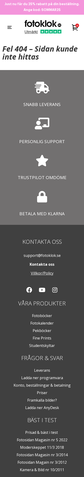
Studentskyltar (42, 345)
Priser (42, 392)
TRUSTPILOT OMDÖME (42, 177)
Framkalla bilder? (42, 400)
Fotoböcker (42, 315)
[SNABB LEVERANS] (42, 87)
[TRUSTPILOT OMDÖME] (42, 160)
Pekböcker (42, 330)
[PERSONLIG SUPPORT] (42, 123)
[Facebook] (29, 290)
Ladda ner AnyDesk (42, 407)
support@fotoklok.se (42, 255)
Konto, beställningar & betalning (42, 385)
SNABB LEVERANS (42, 104)
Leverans (42, 370)
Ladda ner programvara (42, 377)
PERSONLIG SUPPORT (42, 141)
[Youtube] (42, 290)
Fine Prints (42, 338)
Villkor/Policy (42, 273)
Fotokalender (42, 323)
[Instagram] (55, 290)
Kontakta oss (42, 264)
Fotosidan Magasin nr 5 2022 (42, 439)
